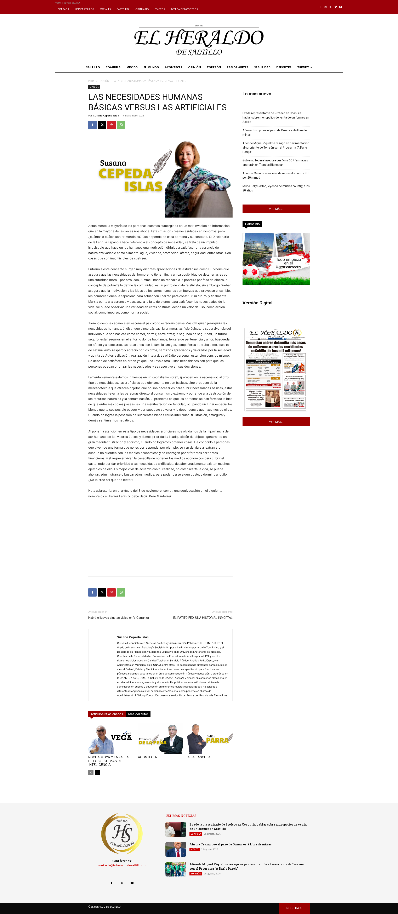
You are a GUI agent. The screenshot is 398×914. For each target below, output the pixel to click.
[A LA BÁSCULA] (210, 738)
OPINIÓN (103, 81)
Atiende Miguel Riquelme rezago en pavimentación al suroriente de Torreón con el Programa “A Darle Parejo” (276, 148)
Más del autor (138, 714)
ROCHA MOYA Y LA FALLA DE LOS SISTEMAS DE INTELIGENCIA (108, 761)
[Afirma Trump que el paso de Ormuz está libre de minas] (175, 849)
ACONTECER (147, 757)
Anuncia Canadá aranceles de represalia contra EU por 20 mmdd (275, 175)
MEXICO (194, 849)
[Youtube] (340, 7)
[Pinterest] (111, 125)
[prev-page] (90, 772)
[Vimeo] (335, 7)
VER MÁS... (276, 209)
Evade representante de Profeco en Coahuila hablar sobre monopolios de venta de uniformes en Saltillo (276, 117)
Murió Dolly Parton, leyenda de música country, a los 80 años (276, 188)
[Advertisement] (160, 544)
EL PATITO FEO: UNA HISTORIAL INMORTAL (203, 618)
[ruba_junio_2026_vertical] (276, 284)
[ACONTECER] (160, 738)
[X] (330, 7)
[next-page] (97, 772)
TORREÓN (196, 873)
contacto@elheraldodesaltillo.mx (122, 865)
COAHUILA (196, 833)
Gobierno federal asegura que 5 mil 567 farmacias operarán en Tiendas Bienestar (275, 162)
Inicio (91, 81)
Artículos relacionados (107, 714)
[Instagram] (325, 7)
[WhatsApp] (121, 125)
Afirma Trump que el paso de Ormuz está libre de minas (275, 132)
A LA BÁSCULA (199, 757)
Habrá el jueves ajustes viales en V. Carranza (118, 618)
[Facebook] (320, 7)
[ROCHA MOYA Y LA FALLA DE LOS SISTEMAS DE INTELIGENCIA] (110, 738)
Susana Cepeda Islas (106, 115)
